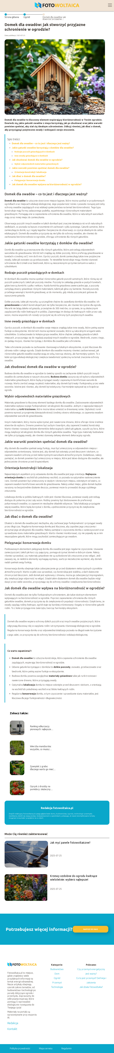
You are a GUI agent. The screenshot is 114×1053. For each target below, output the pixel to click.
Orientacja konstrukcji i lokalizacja (30, 172)
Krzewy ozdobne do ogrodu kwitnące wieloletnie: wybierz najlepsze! (73, 877)
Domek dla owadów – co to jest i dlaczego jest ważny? (41, 143)
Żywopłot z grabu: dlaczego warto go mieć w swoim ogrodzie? (43, 768)
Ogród (26, 17)
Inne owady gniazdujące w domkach (31, 156)
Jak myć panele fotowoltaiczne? (70, 842)
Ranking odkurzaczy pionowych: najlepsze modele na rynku (40, 728)
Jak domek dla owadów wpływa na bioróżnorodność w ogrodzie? (47, 184)
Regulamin (66, 1048)
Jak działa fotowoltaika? (91, 987)
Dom (56, 973)
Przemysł (57, 982)
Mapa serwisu (45, 1048)
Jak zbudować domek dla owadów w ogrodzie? (37, 160)
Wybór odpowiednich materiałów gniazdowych (36, 164)
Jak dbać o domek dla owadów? (29, 176)
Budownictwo (57, 969)
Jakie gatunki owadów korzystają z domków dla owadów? (43, 147)
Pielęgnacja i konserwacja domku (29, 180)
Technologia (57, 987)
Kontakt (12, 1028)
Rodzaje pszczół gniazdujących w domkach (34, 152)
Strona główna (12, 17)
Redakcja (12, 1023)
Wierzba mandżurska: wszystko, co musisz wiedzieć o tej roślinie (40, 748)
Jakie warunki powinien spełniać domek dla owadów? (40, 168)
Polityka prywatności (20, 1048)
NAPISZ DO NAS (90, 929)
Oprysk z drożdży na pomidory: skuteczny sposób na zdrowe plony (42, 788)
